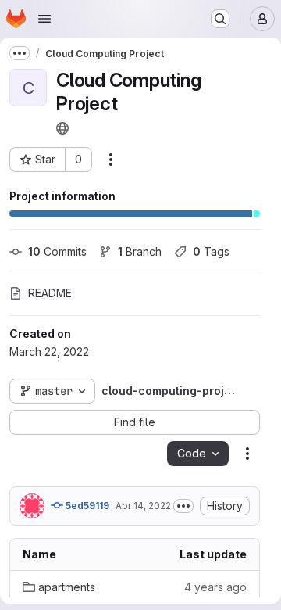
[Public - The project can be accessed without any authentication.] (62, 128)
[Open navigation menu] (44, 18)
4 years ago (215, 587)
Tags (211, 251)
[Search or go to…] (220, 18)
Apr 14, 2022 (143, 505)
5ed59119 (86, 505)
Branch (140, 251)
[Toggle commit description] (183, 506)
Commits (57, 251)
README (50, 293)
